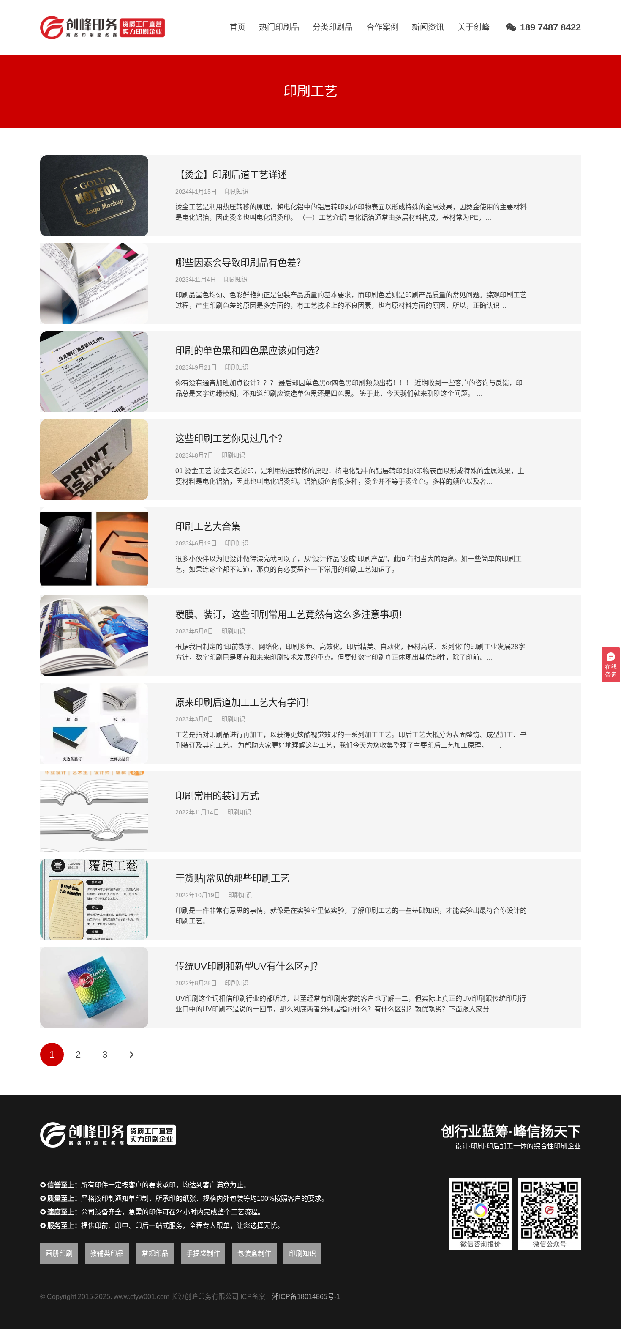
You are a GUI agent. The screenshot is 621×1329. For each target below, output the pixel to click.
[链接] (102, 27)
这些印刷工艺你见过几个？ (231, 438)
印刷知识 (236, 191)
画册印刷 (59, 1253)
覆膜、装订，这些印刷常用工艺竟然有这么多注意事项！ (291, 614)
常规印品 (155, 1253)
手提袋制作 (203, 1253)
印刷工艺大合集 (207, 526)
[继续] (131, 1054)
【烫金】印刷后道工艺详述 (231, 175)
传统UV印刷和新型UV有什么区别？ (248, 966)
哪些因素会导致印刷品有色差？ (240, 263)
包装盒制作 (254, 1253)
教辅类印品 (107, 1253)
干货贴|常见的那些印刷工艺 (232, 878)
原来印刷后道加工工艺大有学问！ (245, 702)
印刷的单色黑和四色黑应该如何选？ (249, 350)
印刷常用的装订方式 (217, 796)
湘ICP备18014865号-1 (306, 1296)
